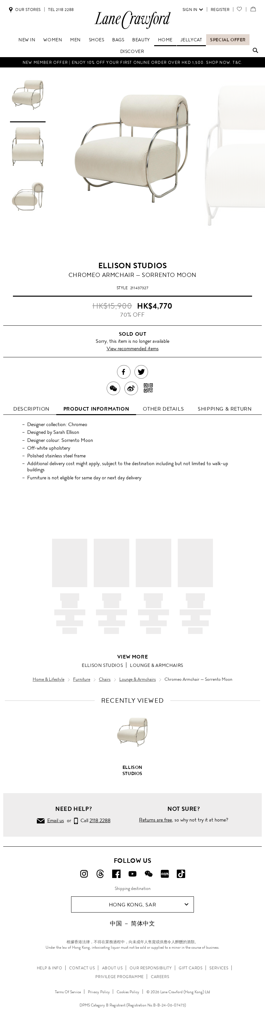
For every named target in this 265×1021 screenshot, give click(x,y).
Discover (132, 51)
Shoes (96, 39)
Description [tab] (31, 409)
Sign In (190, 10)
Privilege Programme (119, 977)
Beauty (141, 39)
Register (220, 10)
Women (52, 39)
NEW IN (27, 39)
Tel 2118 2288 (61, 10)
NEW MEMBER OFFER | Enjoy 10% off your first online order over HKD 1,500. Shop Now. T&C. (132, 62)
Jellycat (191, 39)
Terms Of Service (68, 992)
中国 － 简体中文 (132, 923)
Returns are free (155, 819)
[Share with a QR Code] (148, 388)
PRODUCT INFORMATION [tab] (96, 409)
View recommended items (133, 348)
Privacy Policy (99, 992)
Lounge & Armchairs (156, 665)
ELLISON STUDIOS (132, 265)
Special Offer (228, 39)
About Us (112, 968)
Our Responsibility (151, 968)
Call (94, 820)
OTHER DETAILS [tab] (163, 409)
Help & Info (49, 968)
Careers (160, 977)
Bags (118, 39)
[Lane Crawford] (132, 28)
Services (218, 968)
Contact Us (82, 968)
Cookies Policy (128, 992)
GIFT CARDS (190, 968)
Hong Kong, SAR (132, 904)
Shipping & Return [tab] (224, 409)
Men (75, 39)
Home (165, 39)
